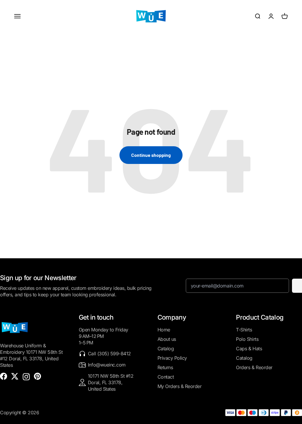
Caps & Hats (249, 348)
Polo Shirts (247, 339)
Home (163, 330)
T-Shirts (244, 330)
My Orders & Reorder (179, 386)
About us (166, 339)
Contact (165, 377)
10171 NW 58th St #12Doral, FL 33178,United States (110, 382)
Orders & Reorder (254, 367)
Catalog (165, 348)
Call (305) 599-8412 (109, 353)
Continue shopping (151, 155)
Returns (165, 367)
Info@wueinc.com (107, 365)
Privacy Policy (172, 358)
